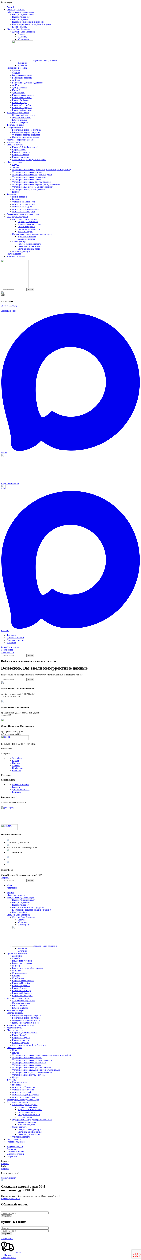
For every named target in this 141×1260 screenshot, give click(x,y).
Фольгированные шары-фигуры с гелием (31, 182)
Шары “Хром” (19, 149)
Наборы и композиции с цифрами (28, 22)
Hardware (16, 763)
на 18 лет (16, 85)
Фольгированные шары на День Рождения (32, 174)
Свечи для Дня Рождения (29, 246)
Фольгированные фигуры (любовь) (28, 189)
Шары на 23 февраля (22, 107)
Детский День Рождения (23, 32)
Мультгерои (23, 39)
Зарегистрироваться (10, 1198)
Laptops (15, 760)
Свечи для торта (19, 241)
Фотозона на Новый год (23, 202)
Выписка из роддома (22, 78)
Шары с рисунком (20, 157)
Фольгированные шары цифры (26, 179)
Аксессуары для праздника (24, 219)
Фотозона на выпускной (23, 204)
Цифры (15, 192)
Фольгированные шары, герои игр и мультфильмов (36, 184)
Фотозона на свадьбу (22, 207)
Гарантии (16, 787)
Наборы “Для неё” (20, 19)
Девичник (17, 70)
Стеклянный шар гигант (23, 115)
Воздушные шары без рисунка (26, 130)
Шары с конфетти (20, 154)
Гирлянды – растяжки (28, 221)
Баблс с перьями (19, 120)
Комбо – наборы (19, 27)
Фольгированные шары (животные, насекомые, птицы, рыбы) (41, 169)
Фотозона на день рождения (25, 209)
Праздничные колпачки (29, 229)
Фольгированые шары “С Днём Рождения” (32, 187)
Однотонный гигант (21, 117)
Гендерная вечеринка (22, 75)
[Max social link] (70, 450)
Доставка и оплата (20, 789)
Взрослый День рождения (45, 60)
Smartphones (17, 758)
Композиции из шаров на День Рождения (31, 24)
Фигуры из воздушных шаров (26, 135)
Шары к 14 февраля (21, 100)
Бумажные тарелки (27, 239)
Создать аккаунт (8, 1178)
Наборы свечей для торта (29, 244)
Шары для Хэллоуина (22, 110)
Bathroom (16, 770)
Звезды (15, 167)
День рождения (19, 87)
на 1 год (16, 80)
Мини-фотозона (19, 197)
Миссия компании (20, 784)
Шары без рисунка (21, 152)
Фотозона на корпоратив (23, 211)
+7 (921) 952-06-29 (9, 306)
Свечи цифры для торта (29, 249)
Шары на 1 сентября (21, 105)
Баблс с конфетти (20, 122)
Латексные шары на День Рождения (29, 159)
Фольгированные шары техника (27, 172)
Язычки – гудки (25, 231)
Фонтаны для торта (21, 251)
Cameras (16, 765)
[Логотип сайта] (15, 287)
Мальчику (22, 37)
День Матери (18, 92)
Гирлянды (16, 199)
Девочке (21, 34)
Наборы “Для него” (21, 17)
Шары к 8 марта (19, 102)
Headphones (17, 768)
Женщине (22, 63)
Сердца (15, 164)
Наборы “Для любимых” (23, 14)
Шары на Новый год (22, 97)
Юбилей (16, 90)
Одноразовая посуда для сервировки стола (32, 234)
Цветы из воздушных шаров (25, 137)
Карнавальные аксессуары (30, 224)
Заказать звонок (8, 311)
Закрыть (5, 878)
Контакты (16, 792)
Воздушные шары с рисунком (26, 132)
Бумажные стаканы (27, 236)
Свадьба (16, 73)
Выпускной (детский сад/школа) (27, 83)
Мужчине (22, 65)
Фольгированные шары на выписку (29, 177)
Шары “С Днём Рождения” (24, 147)
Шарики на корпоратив (23, 95)
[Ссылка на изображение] (15, 739)
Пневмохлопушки (26, 226)
